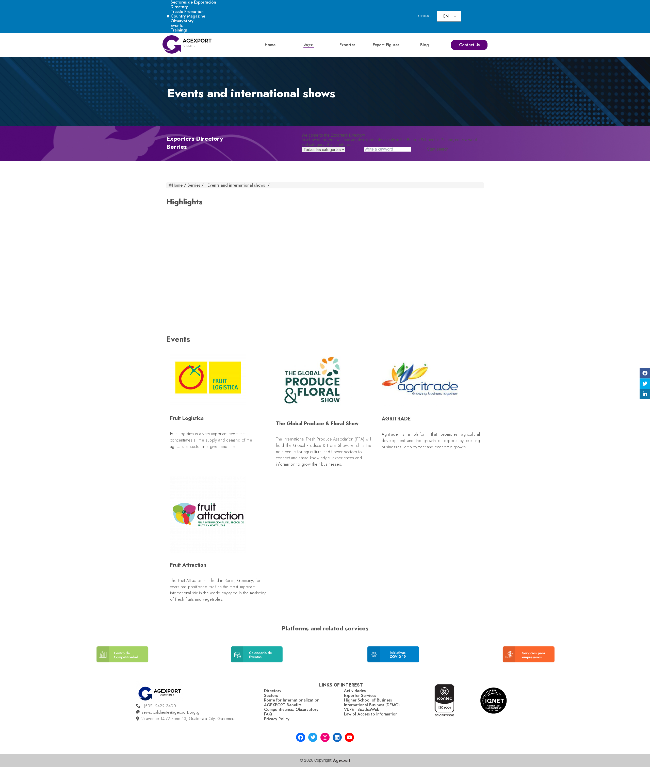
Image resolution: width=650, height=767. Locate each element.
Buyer (308, 44)
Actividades (355, 691)
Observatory (182, 21)
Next (591, 658)
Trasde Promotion (187, 11)
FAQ (268, 714)
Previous (57, 658)
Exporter (347, 45)
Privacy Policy (276, 719)
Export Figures (386, 45)
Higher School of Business (368, 700)
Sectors (271, 695)
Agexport (341, 760)
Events (177, 25)
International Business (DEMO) (372, 705)
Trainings (179, 30)
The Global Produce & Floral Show (316, 445)
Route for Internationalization (291, 700)
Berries (193, 185)
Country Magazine (188, 16)
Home (270, 45)
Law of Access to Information (371, 714)
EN (446, 16)
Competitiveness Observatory (291, 709)
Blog (424, 45)
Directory (179, 7)
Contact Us (469, 45)
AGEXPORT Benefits (282, 705)
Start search (437, 149)
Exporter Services (360, 695)
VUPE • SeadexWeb (361, 709)
